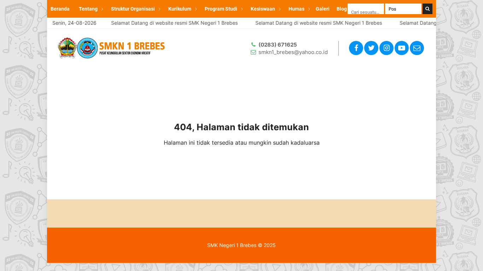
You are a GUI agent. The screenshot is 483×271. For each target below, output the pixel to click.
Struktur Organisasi (133, 9)
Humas (296, 9)
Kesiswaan (263, 9)
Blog (342, 9)
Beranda (60, 9)
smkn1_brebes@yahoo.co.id (293, 52)
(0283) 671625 (277, 44)
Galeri (323, 9)
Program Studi (221, 9)
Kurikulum (179, 9)
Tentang (88, 9)
